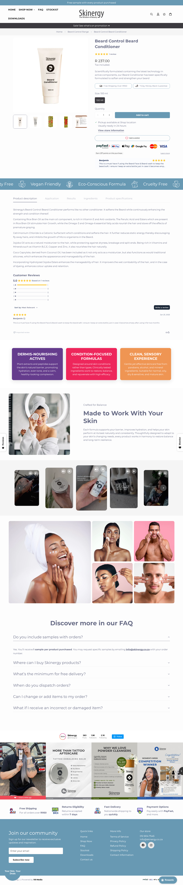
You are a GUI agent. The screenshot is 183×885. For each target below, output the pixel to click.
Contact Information (121, 855)
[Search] (151, 14)
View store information (111, 130)
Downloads (16, 18)
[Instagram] (151, 845)
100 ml (100, 101)
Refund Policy (118, 845)
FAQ (40, 9)
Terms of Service (119, 836)
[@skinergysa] (62, 736)
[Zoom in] (82, 43)
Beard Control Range (78, 31)
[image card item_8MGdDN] (154, 541)
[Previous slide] (19, 488)
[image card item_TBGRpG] (112, 541)
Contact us (86, 859)
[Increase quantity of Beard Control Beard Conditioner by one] (109, 115)
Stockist (52, 9)
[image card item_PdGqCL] (154, 583)
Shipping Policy (119, 850)
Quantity (100, 108)
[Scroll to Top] (178, 870)
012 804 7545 (147, 836)
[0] (170, 14)
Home (12, 9)
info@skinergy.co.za (151, 839)
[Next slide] (163, 488)
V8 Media (37, 879)
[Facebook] (143, 845)
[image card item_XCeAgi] (112, 583)
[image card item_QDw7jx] (50, 562)
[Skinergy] (91, 14)
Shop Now (26, 9)
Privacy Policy (118, 841)
